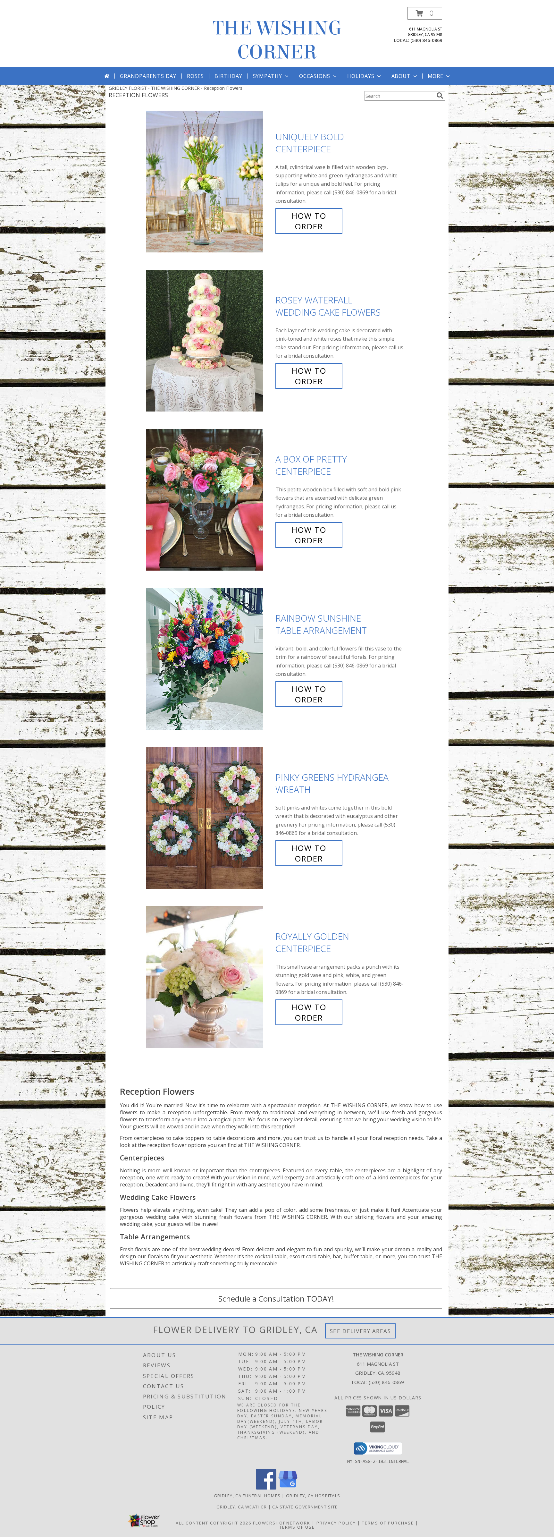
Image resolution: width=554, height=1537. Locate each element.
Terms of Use (297, 1527)
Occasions (314, 76)
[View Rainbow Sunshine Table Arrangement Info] (209, 659)
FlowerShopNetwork (281, 1523)
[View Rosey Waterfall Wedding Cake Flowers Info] (209, 341)
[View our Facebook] (266, 1488)
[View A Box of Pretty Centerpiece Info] (209, 500)
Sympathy (267, 76)
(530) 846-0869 (426, 40)
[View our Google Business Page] (288, 1488)
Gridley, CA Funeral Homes (247, 1496)
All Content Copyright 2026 (213, 1523)
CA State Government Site (305, 1507)
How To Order (309, 221)
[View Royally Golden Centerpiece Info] (209, 977)
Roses (195, 76)
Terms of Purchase (388, 1523)
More (435, 76)
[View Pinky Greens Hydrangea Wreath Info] (209, 818)
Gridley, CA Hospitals (313, 1496)
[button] (424, 13)
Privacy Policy (336, 1523)
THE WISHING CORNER (277, 40)
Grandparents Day (148, 76)
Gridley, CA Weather (241, 1507)
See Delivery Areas (360, 1331)
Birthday (228, 76)
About (401, 76)
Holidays (360, 76)
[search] (440, 95)
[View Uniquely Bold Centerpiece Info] (209, 182)
